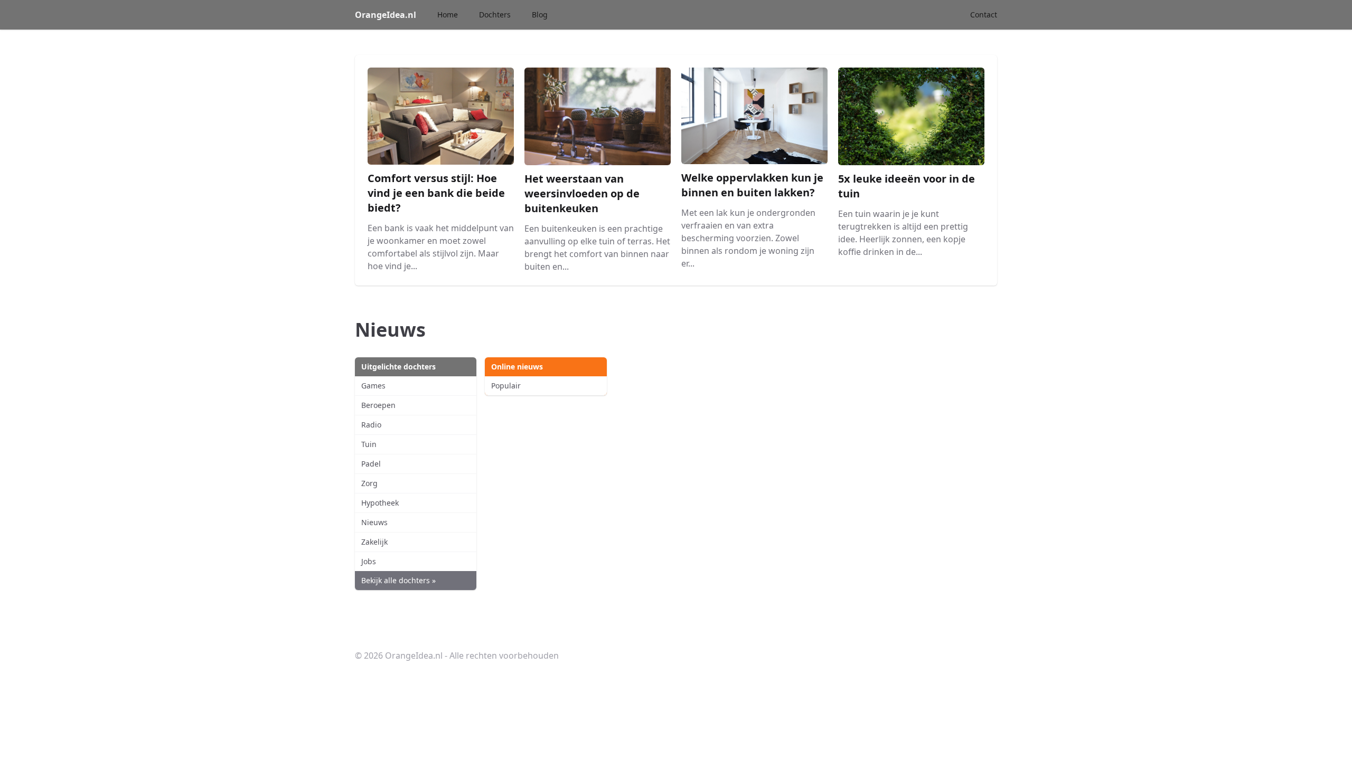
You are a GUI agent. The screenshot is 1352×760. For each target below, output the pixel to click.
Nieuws (374, 522)
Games (373, 386)
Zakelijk (374, 542)
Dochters (495, 15)
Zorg (369, 483)
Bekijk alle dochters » (398, 580)
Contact (983, 15)
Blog (540, 15)
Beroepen (378, 405)
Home (447, 15)
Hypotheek (380, 503)
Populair (506, 386)
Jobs (368, 561)
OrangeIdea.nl (385, 15)
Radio (371, 425)
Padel (371, 464)
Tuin (369, 444)
